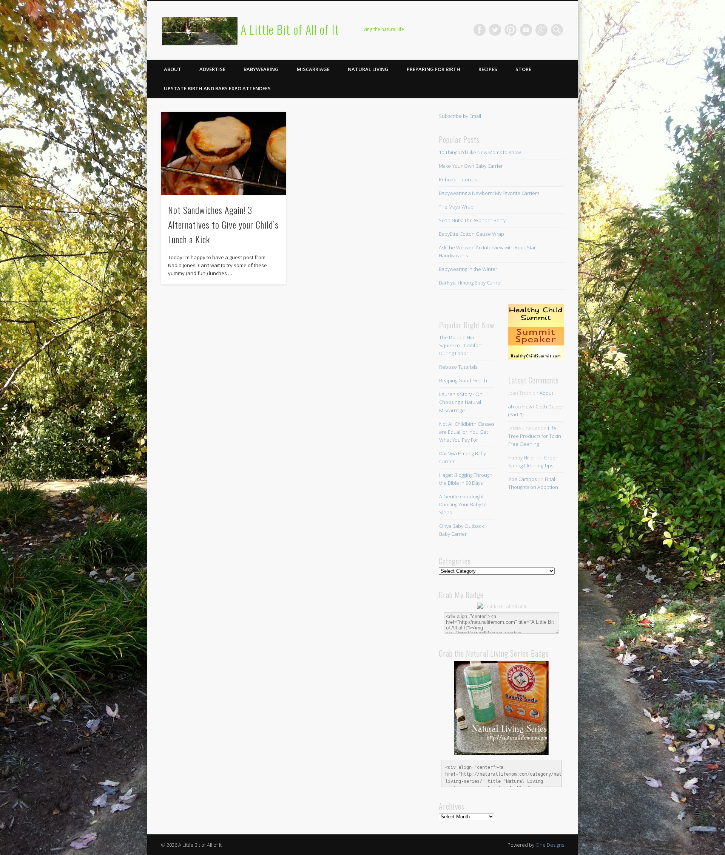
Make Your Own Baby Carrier (471, 165)
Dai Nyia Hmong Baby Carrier (470, 282)
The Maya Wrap (456, 206)
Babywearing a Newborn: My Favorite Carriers (489, 193)
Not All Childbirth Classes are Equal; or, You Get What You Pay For (466, 432)
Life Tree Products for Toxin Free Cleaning (534, 436)
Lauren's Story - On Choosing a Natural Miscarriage (461, 402)
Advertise (212, 69)
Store (523, 69)
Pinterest (510, 30)
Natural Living (368, 69)
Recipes (487, 69)
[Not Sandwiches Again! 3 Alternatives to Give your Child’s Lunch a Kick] (223, 153)
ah (511, 406)
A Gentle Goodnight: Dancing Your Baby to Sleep (463, 504)
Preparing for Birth (433, 69)
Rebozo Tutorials (458, 179)
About (172, 69)
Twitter (495, 30)
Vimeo (526, 30)
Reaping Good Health (463, 380)
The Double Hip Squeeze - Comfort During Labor (460, 345)
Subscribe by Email (460, 116)
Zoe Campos (522, 479)
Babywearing (261, 69)
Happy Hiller (521, 457)
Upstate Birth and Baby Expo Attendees (217, 88)
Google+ (541, 30)
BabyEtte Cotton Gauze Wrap (471, 233)
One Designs (549, 844)
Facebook (480, 30)
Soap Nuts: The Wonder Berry (472, 220)
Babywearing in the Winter (468, 269)
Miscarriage (313, 69)
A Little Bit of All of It (290, 29)
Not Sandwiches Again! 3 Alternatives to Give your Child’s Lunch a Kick (223, 224)
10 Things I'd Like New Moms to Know (480, 152)
